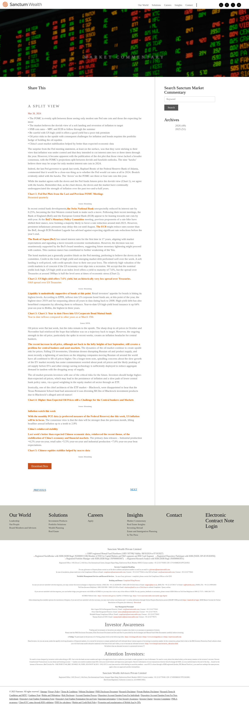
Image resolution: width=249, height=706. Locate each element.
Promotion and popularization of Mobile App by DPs (119, 702)
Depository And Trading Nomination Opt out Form (76, 699)
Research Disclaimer (127, 691)
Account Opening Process (86, 695)
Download (137, 602)
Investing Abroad (135, 527)
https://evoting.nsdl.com (133, 637)
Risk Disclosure (68, 695)
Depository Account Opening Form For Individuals (119, 695)
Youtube (239, 5)
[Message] (53, 95)
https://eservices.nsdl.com (172, 637)
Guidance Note (34, 695)
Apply (91, 521)
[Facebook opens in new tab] (38, 95)
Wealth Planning (56, 527)
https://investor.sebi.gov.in (107, 596)
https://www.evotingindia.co (152, 637)
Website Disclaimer (86, 691)
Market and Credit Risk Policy (84, 702)
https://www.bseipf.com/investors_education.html (161, 643)
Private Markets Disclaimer (148, 691)
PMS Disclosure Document (107, 691)
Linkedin (221, 5)
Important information (107, 699)
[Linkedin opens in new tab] (31, 95)
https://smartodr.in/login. (191, 600)
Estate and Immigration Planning (142, 531)
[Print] (61, 95)
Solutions (58, 515)
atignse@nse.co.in (151, 585)
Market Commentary (136, 521)
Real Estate (54, 531)
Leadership (14, 521)
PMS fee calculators (63, 702)
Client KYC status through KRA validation (36, 702)
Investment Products (58, 521)
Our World (20, 515)
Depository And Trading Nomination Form (37, 699)
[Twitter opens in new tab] (46, 95)
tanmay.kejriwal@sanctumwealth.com (125, 617)
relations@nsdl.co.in (131, 587)
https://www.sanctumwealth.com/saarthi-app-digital (150, 596)
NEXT (133, 489)
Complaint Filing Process (131, 580)
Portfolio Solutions (57, 524)
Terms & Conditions (69, 691)
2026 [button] (178, 125)
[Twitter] (230, 693)
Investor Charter (146, 699)
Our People (14, 524)
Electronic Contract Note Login (219, 520)
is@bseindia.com (189, 585)
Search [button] (245, 5)
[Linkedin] (217, 693)
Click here (143, 587)
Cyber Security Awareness (127, 699)
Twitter (233, 5)
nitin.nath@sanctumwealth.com (128, 612)
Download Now (39, 466)
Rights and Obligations (51, 695)
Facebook (227, 5)
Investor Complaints (162, 699)
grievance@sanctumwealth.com (159, 569)
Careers (95, 515)
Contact (174, 515)
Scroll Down (124, 64)
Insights (135, 515)
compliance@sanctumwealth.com (114, 572)
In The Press (132, 535)
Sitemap (43, 691)
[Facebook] (223, 693)
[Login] (207, 7)
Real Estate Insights (136, 524)
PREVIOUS (39, 490)
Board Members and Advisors (22, 527)
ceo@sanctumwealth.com (166, 572)
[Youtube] (237, 693)
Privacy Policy (54, 691)
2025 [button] (178, 129)
